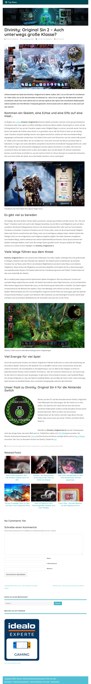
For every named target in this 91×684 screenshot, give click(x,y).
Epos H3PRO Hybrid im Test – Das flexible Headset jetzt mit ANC (17, 477)
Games (40, 39)
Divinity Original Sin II (19, 446)
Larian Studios (44, 446)
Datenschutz (55, 682)
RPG (61, 446)
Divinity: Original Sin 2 (33, 446)
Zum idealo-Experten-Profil (12, 663)
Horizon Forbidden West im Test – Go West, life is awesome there (17, 504)
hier (55, 439)
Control (33, 436)
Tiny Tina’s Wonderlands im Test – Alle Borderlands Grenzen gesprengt (70, 477)
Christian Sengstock (12, 39)
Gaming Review (47, 39)
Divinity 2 (9, 446)
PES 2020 (61, 433)
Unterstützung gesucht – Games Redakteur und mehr (31, 682)
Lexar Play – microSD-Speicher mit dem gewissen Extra (70, 504)
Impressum (8, 682)
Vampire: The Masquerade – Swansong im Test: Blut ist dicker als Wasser (44, 477)
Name (49, 558)
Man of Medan (80, 436)
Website (49, 568)
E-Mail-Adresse (52, 563)
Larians (18, 122)
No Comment (60, 39)
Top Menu (12, 2)
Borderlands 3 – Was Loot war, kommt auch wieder (68, 586)
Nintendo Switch (55, 446)
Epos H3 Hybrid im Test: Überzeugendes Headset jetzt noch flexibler (43, 505)
